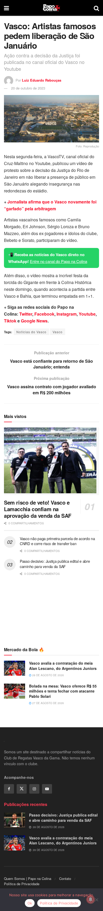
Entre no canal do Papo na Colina (58, 261)
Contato (65, 878)
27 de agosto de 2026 (47, 703)
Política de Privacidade (21, 883)
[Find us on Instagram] (34, 789)
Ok (29, 903)
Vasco (58, 332)
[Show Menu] (6, 8)
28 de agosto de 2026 (47, 675)
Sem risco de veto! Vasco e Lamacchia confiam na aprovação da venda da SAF (37, 509)
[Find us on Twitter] (22, 789)
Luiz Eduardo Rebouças (41, 80)
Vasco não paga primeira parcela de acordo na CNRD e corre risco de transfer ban (57, 541)
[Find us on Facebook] (9, 789)
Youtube (87, 314)
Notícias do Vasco (31, 332)
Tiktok (10, 321)
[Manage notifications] (90, 899)
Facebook (44, 314)
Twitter (25, 314)
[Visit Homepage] (51, 8)
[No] (96, 899)
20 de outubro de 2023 (28, 88)
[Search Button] (96, 8)
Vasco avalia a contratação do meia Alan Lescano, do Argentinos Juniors (63, 665)
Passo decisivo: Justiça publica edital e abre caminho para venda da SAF (55, 564)
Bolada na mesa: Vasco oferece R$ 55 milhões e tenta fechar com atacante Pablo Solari (63, 691)
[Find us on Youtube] (47, 789)
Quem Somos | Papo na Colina (27, 878)
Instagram (67, 314)
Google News (34, 321)
